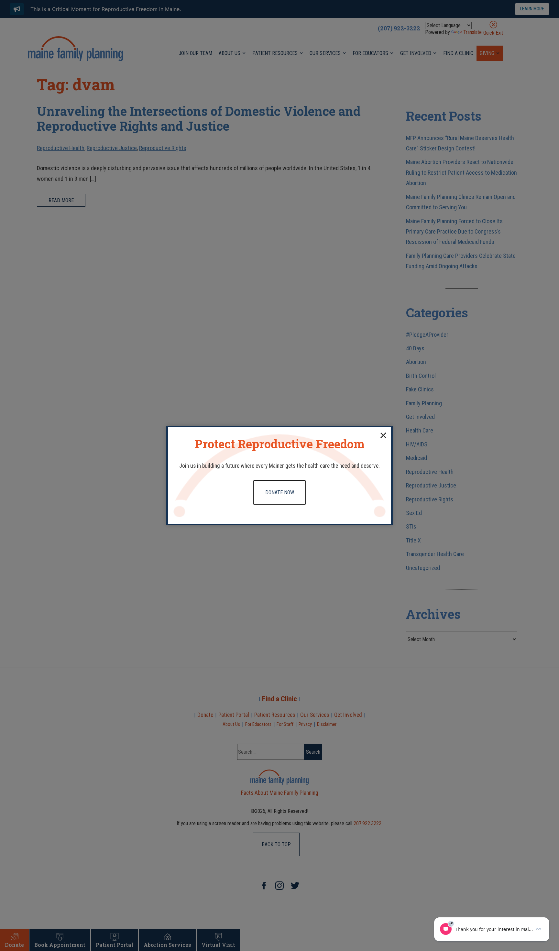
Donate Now (279, 492)
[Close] (383, 435)
